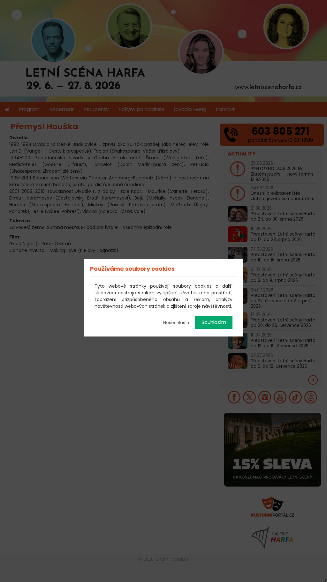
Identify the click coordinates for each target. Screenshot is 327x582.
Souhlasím (214, 322)
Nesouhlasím (177, 322)
